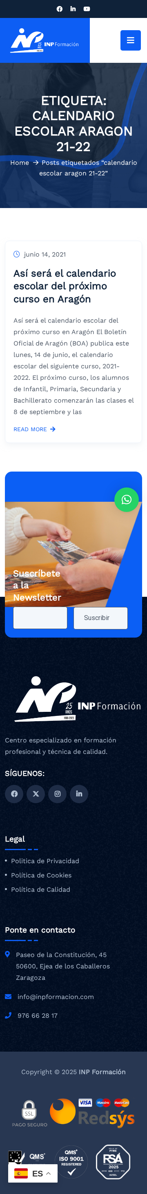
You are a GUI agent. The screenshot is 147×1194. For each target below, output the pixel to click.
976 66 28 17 (38, 1015)
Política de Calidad (40, 889)
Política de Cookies (41, 875)
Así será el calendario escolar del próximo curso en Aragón (64, 286)
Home (19, 162)
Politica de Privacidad (45, 861)
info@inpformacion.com (56, 997)
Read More (30, 429)
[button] (126, 499)
